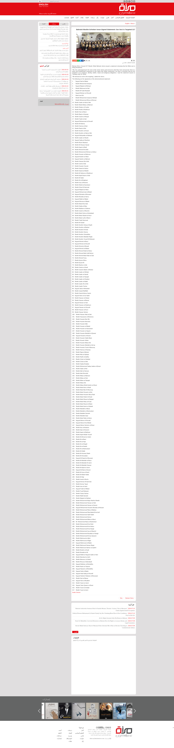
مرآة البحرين (127, 9)
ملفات (82, 17)
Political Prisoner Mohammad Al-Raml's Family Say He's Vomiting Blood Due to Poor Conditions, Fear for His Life (104, 614)
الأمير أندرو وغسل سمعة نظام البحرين (58, 44)
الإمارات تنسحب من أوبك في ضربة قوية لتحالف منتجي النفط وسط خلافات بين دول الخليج (54, 75)
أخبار (112, 17)
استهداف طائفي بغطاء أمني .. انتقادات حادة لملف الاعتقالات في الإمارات (54, 87)
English (127, 23)
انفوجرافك (69, 738)
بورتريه (70, 735)
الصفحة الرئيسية (130, 17)
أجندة (77, 17)
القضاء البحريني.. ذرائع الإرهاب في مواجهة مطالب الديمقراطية (53, 708)
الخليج (72, 17)
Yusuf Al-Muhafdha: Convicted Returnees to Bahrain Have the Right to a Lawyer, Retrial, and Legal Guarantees (105, 622)
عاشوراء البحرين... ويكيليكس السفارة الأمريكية (121, 707)
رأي (98, 17)
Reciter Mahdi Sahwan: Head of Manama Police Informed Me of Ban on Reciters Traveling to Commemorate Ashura (105, 627)
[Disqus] (103, 668)
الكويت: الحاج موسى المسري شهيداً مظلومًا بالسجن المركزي (55, 71)
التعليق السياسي (119, 17)
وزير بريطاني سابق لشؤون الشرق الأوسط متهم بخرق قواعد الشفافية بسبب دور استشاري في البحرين (55, 54)
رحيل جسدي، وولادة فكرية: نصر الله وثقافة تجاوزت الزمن (54, 49)
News (132, 23)
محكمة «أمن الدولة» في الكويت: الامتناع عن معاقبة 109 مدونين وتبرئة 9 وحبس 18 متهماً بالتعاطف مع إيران (54, 81)
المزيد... (75, 632)
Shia (121, 598)
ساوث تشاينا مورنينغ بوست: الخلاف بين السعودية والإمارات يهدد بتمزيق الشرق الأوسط (55, 35)
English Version (43, 5)
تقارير (107, 17)
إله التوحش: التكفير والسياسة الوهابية (67, 706)
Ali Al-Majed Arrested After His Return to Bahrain (117, 618)
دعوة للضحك (80, 704)
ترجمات (93, 17)
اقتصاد (87, 17)
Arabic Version (76, 592)
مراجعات (59, 735)
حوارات (102, 17)
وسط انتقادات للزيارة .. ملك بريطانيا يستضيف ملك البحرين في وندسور (55, 59)
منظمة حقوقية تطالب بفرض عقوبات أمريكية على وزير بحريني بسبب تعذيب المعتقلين (54, 40)
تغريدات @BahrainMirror (62, 104)
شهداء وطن (107, 704)
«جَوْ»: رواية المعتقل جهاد (94, 706)
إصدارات (66, 17)
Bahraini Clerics (129, 598)
